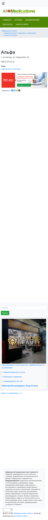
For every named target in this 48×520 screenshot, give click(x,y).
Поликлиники (32, 20)
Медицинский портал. (23, 513)
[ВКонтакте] (12, 90)
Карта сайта (22, 24)
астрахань (16, 69)
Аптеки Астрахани (10, 35)
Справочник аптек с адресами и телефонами (20, 33)
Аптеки (18, 20)
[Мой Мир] (19, 90)
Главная (7, 20)
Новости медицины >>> (12, 393)
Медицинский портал (9, 31)
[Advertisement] (25, 42)
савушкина (5, 69)
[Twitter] (15, 90)
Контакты (7, 24)
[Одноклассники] (17, 90)
